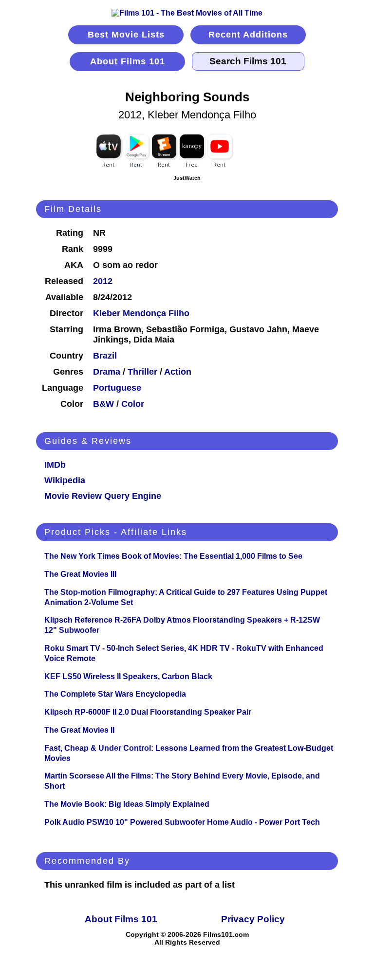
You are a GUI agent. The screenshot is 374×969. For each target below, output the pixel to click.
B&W (103, 404)
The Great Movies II (79, 730)
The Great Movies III (80, 574)
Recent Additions (248, 34)
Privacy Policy (253, 919)
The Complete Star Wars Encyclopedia (115, 694)
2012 (102, 281)
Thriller (142, 372)
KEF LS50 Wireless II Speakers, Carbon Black (128, 676)
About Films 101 (127, 61)
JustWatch (187, 178)
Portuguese (117, 388)
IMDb (55, 465)
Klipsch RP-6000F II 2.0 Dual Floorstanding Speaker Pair (147, 712)
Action (177, 372)
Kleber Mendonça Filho (141, 313)
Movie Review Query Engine (102, 496)
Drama (106, 372)
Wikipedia (64, 480)
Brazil (105, 356)
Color (132, 404)
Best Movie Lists (126, 34)
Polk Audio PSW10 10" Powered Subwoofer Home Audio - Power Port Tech (182, 822)
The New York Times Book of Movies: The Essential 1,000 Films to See (173, 556)
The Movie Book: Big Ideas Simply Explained (126, 804)
